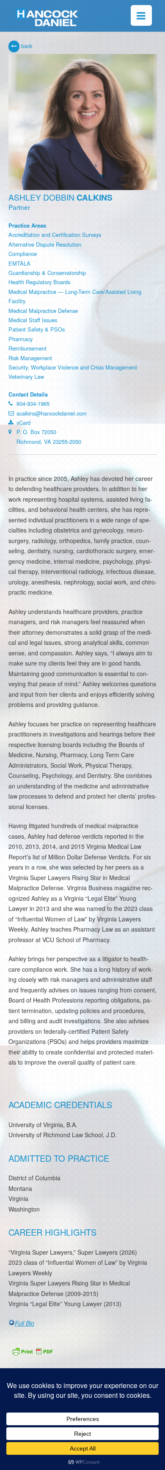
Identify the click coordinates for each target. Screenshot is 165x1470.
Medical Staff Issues (32, 320)
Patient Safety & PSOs (36, 329)
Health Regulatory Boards (39, 282)
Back (25, 46)
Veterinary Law (26, 376)
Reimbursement (27, 348)
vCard (23, 422)
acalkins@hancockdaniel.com (51, 413)
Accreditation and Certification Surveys (54, 235)
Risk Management (30, 358)
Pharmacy (20, 339)
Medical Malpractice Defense (43, 311)
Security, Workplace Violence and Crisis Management (72, 367)
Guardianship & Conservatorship (47, 273)
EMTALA (19, 263)
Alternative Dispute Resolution (44, 244)
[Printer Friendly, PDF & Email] (32, 1350)
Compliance (22, 254)
